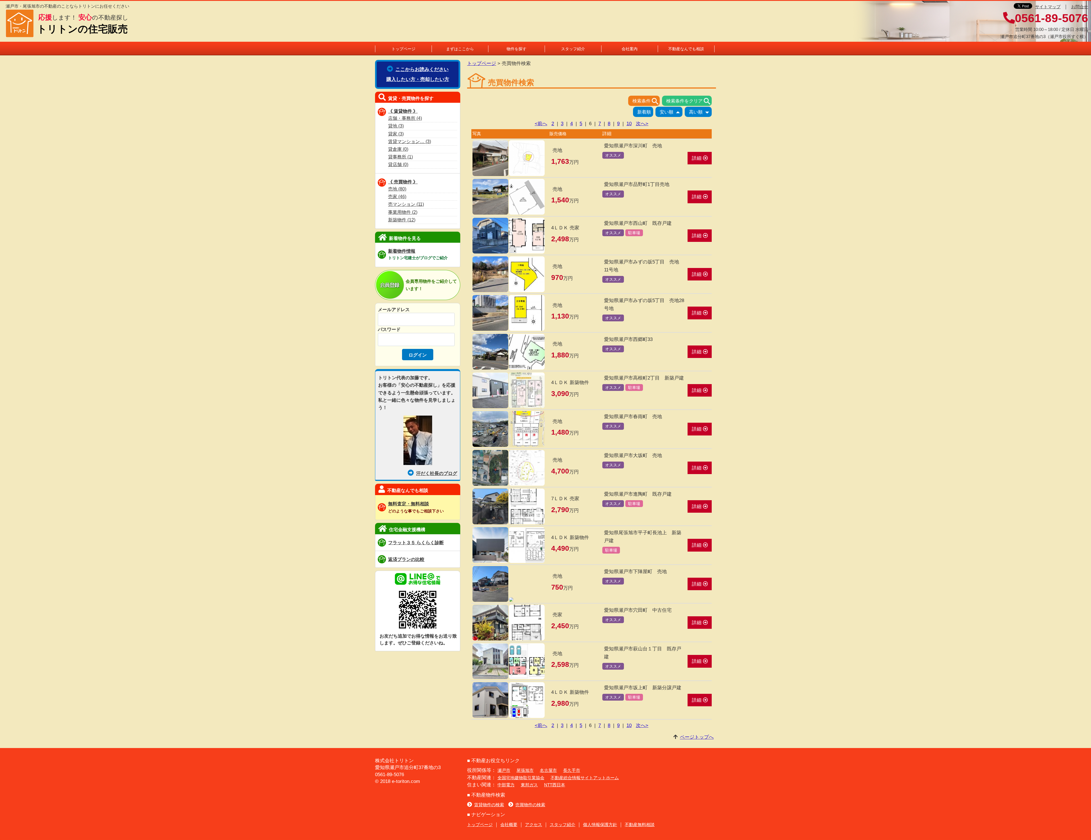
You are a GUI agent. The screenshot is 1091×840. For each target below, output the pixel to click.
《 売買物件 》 (403, 181)
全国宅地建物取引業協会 (520, 777)
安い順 (671, 112)
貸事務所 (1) (400, 156)
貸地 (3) (396, 125)
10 (629, 123)
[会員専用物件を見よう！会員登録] (390, 295)
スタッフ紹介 (573, 49)
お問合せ (1079, 6)
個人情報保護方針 (600, 824)
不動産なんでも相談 (686, 49)
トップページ (403, 49)
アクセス (533, 824)
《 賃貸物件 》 (403, 111)
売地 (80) (397, 189)
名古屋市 (548, 770)
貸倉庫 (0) (398, 149)
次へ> (642, 123)
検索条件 (646, 101)
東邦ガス (529, 784)
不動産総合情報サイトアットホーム (585, 777)
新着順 (644, 112)
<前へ (541, 123)
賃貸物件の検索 (489, 804)
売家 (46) (397, 196)
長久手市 (571, 770)
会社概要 (508, 824)
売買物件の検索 (530, 804)
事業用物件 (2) (402, 212)
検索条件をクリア (689, 101)
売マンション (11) (406, 204)
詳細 (697, 158)
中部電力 (506, 784)
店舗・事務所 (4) (405, 118)
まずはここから (460, 49)
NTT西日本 (554, 784)
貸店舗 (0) (398, 164)
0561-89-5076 (1051, 18)
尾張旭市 (525, 770)
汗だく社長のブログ (436, 473)
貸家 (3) (396, 133)
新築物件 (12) (401, 219)
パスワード (389, 329)
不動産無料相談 (640, 824)
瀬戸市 (503, 770)
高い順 (700, 112)
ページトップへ (697, 737)
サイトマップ (1048, 6)
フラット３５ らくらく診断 (416, 542)
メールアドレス (394, 309)
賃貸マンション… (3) (409, 141)
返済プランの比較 (406, 559)
